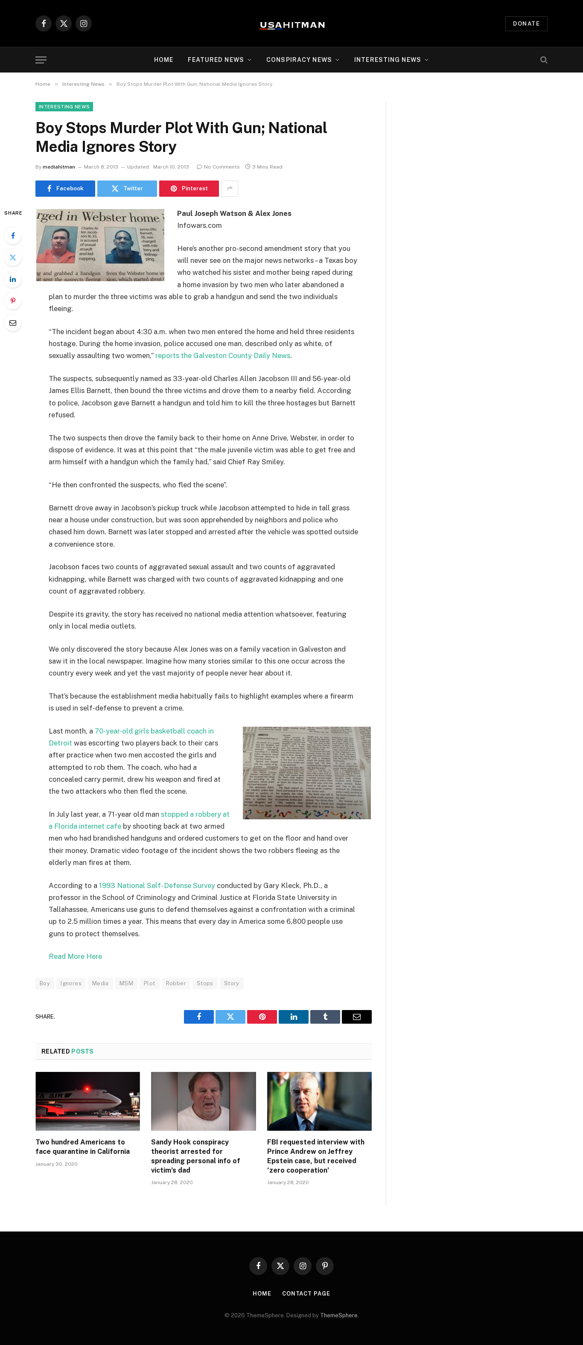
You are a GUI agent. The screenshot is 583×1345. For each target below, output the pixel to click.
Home (163, 59)
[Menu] (41, 60)
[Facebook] (12, 235)
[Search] (543, 60)
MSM (126, 983)
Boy (45, 983)
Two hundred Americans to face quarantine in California (82, 1147)
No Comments (222, 167)
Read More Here (75, 956)
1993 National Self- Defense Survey (158, 885)
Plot (149, 983)
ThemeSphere (339, 1315)
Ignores (71, 983)
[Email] (12, 322)
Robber (176, 983)
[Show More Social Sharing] (229, 188)
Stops (205, 983)
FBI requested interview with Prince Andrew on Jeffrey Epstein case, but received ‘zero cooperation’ (315, 1156)
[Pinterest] (12, 300)
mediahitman (59, 167)
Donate (526, 23)
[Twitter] (12, 257)
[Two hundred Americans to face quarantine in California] (87, 1101)
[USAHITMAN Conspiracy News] (291, 23)
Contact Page (306, 1293)
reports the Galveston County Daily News (222, 355)
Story (231, 983)
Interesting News (387, 59)
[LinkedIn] (12, 279)
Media (100, 983)
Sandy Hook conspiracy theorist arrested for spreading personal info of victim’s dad (195, 1156)
